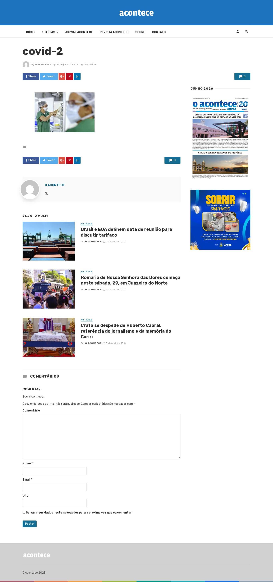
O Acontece (43, 64)
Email (27, 479)
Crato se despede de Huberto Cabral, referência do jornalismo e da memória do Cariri (126, 331)
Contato (159, 32)
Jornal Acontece (79, 32)
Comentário (31, 410)
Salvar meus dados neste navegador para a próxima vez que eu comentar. (79, 512)
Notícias (48, 32)
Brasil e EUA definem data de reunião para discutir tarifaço (126, 232)
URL (25, 496)
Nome (28, 463)
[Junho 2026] (220, 138)
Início (30, 32)
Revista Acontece (114, 32)
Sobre (140, 32)
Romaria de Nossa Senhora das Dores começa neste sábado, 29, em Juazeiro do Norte (130, 280)
